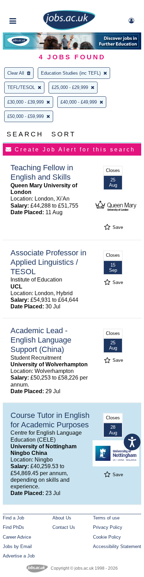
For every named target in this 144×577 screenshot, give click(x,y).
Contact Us (63, 527)
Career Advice (17, 537)
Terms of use (106, 517)
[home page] (69, 29)
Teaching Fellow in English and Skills (41, 172)
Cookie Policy (107, 537)
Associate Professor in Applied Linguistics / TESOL (48, 262)
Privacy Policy (107, 527)
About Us (61, 517)
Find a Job (13, 517)
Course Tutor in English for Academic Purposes (49, 420)
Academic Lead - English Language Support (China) (40, 340)
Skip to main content (28, 6)
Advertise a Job (19, 556)
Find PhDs (13, 527)
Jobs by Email (17, 546)
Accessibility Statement (117, 546)
